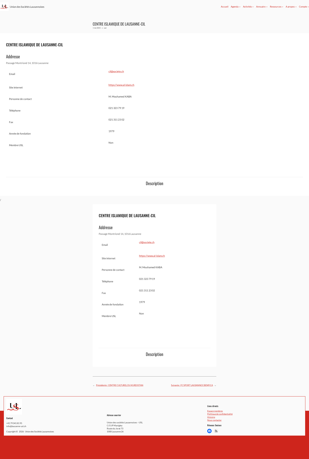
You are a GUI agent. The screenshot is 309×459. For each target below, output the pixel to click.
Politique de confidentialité (219, 414)
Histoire (211, 417)
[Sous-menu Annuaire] (267, 6)
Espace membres (215, 411)
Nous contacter (214, 420)
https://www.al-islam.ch (121, 84)
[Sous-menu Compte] (308, 6)
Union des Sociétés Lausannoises (27, 6)
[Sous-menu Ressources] (282, 6)
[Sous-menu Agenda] (240, 6)
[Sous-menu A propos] (296, 6)
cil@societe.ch (116, 71)
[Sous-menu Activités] (253, 6)
